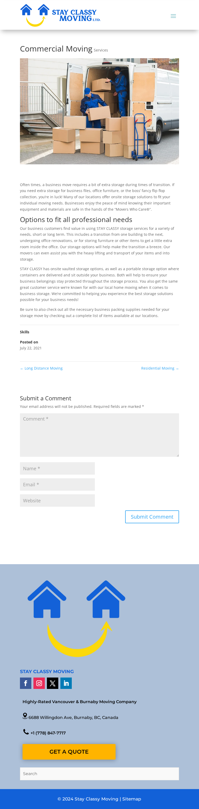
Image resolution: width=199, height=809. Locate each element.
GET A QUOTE (69, 751)
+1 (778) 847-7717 (48, 733)
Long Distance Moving (41, 368)
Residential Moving (160, 368)
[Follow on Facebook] (25, 683)
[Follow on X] (52, 683)
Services (101, 50)
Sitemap (131, 798)
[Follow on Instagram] (39, 683)
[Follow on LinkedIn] (66, 683)
